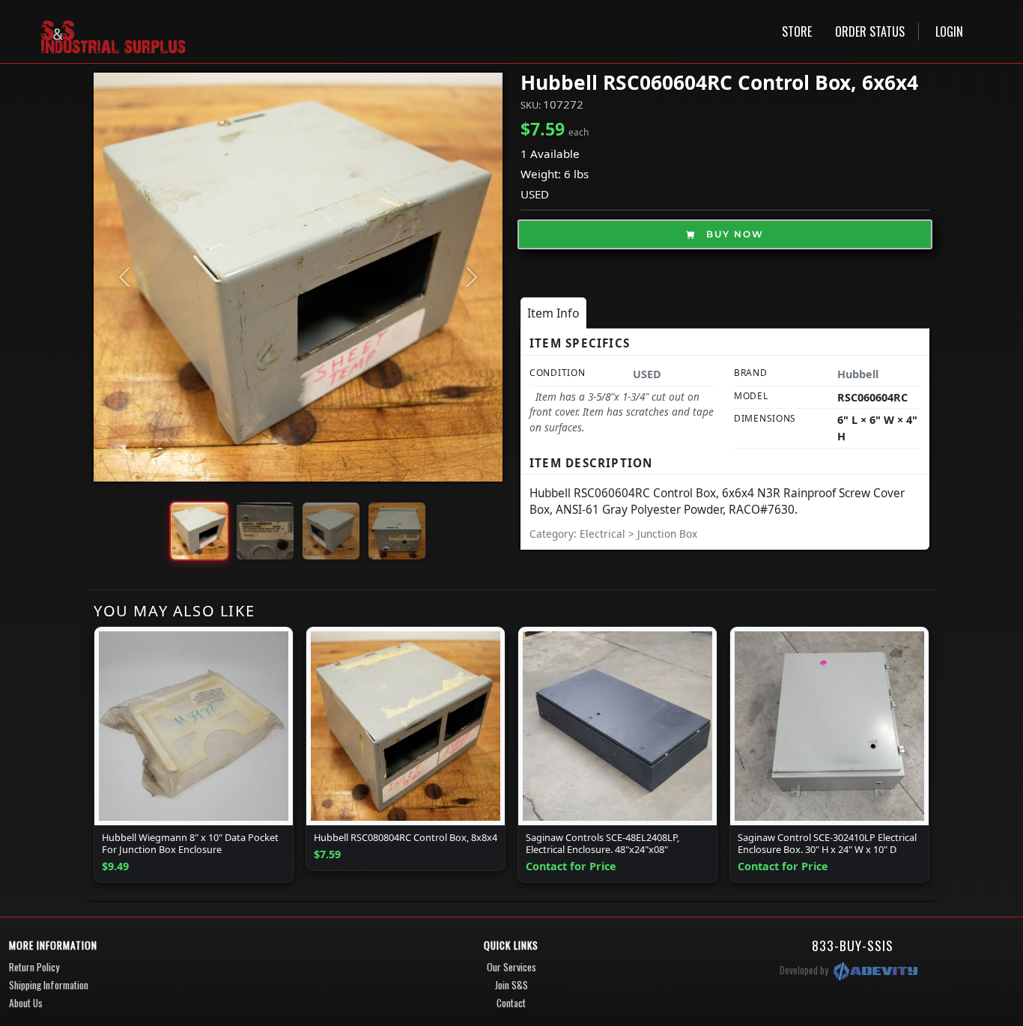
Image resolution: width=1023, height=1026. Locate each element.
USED (534, 193)
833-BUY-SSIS (852, 945)
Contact (511, 1002)
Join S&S (511, 984)
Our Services (511, 966)
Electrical (604, 533)
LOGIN (949, 31)
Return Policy (34, 966)
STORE (797, 31)
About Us (26, 1002)
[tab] (553, 313)
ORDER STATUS (870, 31)
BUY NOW (733, 234)
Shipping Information (48, 984)
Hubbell (857, 374)
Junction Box (667, 533)
